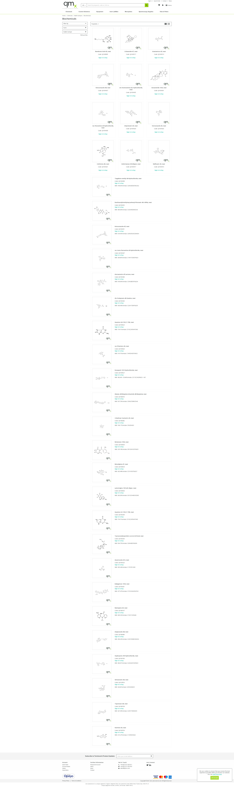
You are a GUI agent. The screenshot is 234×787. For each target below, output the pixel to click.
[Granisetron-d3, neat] (159, 38)
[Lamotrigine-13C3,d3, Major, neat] (102, 496)
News (170, 1)
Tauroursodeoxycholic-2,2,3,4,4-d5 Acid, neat (129, 536)
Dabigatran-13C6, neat (122, 584)
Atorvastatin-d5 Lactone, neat (124, 274)
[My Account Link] (163, 5)
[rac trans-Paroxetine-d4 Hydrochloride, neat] (102, 258)
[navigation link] (159, 5)
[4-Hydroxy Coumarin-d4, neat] (102, 426)
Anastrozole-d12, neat (122, 560)
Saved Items (65, 770)
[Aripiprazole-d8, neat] (102, 640)
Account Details (66, 766)
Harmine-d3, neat (120, 727)
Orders (64, 768)
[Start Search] (146, 5)
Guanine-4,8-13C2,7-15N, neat (124, 322)
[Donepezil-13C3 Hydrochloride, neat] (102, 378)
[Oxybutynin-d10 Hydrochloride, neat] (102, 664)
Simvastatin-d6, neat (121, 680)
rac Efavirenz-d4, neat (122, 346)
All (83, 5)
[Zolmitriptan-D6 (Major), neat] (131, 151)
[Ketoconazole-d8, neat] (103, 75)
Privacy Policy (65, 780)
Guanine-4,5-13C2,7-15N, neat (124, 512)
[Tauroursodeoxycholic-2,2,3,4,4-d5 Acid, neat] (102, 544)
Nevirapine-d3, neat (121, 608)
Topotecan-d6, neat (121, 704)
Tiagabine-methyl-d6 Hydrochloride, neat (128, 178)
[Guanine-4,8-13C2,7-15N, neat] (102, 330)
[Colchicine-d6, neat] (103, 151)
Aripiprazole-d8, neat (121, 632)
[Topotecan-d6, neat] (102, 712)
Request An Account (95, 764)
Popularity (94, 24)
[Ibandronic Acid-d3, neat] (103, 38)
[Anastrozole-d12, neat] (102, 568)
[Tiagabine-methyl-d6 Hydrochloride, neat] (102, 186)
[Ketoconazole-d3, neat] (102, 234)
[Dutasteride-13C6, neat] (159, 75)
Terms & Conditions (76, 780)
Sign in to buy (103, 58)
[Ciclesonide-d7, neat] (131, 38)
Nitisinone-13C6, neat (122, 442)
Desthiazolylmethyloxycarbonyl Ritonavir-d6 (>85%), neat (133, 202)
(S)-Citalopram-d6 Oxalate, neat (125, 298)
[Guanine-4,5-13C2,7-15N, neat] (102, 520)
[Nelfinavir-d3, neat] (159, 151)
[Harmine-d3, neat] (102, 736)
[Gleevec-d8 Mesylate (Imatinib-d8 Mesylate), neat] (102, 402)
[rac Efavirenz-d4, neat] (102, 354)
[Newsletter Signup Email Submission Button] (151, 756)
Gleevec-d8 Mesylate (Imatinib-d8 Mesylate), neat (131, 394)
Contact (165, 1)
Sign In (150, 1)
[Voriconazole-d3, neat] (159, 113)
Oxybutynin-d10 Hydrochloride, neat (126, 656)
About (91, 766)
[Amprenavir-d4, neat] (131, 113)
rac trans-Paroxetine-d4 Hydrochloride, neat (129, 250)
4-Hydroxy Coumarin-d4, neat (124, 418)
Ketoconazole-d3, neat (122, 226)
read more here (217, 774)
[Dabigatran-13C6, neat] (102, 592)
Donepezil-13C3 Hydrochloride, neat (126, 370)
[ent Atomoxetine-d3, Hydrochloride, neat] (131, 75)
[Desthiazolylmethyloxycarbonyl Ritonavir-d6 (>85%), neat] (102, 210)
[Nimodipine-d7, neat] (102, 472)
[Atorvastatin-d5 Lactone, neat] (102, 282)
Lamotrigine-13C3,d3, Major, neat (125, 488)
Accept (215, 778)
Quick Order (157, 1)
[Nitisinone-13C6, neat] (102, 450)
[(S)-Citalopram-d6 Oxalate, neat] (102, 306)
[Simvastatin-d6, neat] (102, 688)
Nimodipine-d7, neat (121, 464)
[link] (147, 765)
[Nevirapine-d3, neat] (102, 616)
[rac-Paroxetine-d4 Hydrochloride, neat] (103, 113)
